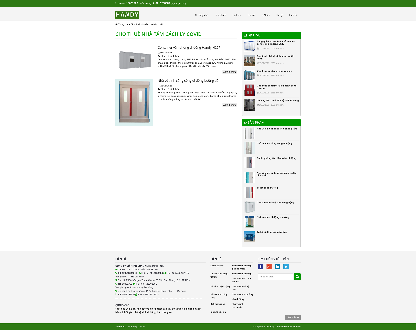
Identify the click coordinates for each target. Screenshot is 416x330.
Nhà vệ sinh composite (237, 305)
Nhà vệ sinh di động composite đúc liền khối (277, 174)
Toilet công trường (267, 187)
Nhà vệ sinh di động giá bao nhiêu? (241, 267)
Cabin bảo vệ (216, 265)
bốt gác (128, 312)
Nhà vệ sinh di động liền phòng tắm (277, 128)
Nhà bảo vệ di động (220, 286)
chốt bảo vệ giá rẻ (125, 308)
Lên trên (292, 317)
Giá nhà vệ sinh (218, 311)
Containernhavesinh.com (288, 326)
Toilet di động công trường (272, 232)
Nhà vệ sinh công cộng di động (274, 143)
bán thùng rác (165, 312)
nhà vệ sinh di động (145, 312)
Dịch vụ (237, 15)
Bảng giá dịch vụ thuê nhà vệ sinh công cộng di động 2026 (276, 42)
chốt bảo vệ (163, 308)
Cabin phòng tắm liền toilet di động (276, 158)
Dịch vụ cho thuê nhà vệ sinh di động (278, 100)
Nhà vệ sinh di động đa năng (273, 217)
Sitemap (119, 326)
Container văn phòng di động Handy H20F (189, 47)
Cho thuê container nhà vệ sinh (274, 71)
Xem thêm (228, 71)
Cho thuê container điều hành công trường (277, 86)
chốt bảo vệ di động (183, 308)
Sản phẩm (220, 15)
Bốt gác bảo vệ (217, 303)
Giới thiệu (131, 326)
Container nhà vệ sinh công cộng (275, 202)
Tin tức (251, 15)
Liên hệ (293, 15)
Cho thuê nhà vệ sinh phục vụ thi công (275, 57)
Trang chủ (202, 15)
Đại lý (279, 15)
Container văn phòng (242, 294)
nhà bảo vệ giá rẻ (146, 308)
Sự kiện (266, 15)
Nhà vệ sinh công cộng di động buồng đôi (188, 80)
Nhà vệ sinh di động (241, 273)
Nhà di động (238, 299)
